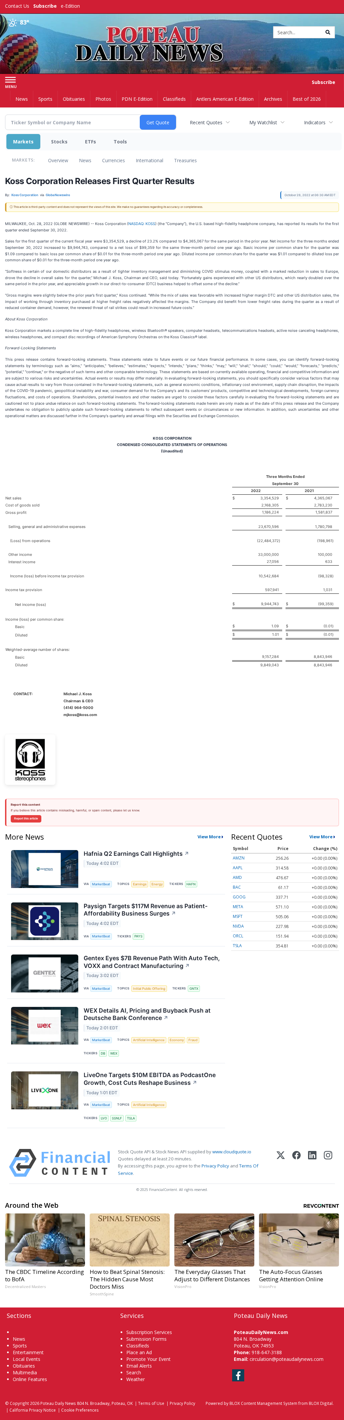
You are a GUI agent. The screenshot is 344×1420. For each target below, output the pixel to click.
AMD (237, 877)
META (238, 906)
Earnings (139, 884)
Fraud (193, 1040)
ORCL (238, 936)
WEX (113, 1053)
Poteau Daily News (58, 1403)
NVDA (238, 926)
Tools (120, 141)
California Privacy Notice (32, 1410)
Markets (23, 141)
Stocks (59, 141)
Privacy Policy (215, 1166)
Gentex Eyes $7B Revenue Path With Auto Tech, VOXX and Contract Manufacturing (152, 962)
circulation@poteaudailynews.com (287, 1359)
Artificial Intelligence (149, 1040)
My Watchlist (263, 122)
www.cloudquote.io (231, 1152)
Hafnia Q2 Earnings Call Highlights (136, 853)
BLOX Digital (321, 1403)
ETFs (90, 141)
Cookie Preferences (80, 1410)
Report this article (26, 818)
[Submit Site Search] (328, 32)
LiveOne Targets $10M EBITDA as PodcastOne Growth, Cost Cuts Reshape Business (150, 1078)
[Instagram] (328, 1163)
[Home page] (172, 31)
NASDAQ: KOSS (141, 223)
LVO (104, 1118)
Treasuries (185, 160)
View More (209, 837)
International (149, 160)
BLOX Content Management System (263, 1403)
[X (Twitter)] (281, 1163)
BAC (237, 887)
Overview (58, 160)
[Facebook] (296, 1163)
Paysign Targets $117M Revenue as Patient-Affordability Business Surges (146, 909)
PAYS (138, 936)
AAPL (238, 868)
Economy (177, 1040)
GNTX (193, 988)
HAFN (191, 884)
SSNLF (117, 1118)
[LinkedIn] (312, 1163)
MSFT (238, 916)
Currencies (113, 160)
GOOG (239, 897)
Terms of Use (151, 1403)
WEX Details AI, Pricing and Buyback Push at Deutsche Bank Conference (147, 1014)
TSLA (131, 1118)
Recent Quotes (206, 122)
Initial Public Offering (149, 988)
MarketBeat (101, 884)
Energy (157, 884)
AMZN (239, 858)
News (85, 160)
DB (103, 1053)
